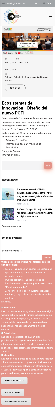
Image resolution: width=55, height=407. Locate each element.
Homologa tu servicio (15, 3)
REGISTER (15, 88)
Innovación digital (11, 155)
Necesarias (9, 307)
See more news (10, 226)
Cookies (47, 257)
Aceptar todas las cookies (16, 401)
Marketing (9, 355)
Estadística (10, 333)
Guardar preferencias (14, 380)
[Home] (12, 16)
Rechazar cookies (12, 392)
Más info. (6, 301)
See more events (10, 250)
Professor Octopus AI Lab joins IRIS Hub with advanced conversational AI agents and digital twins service (35, 213)
